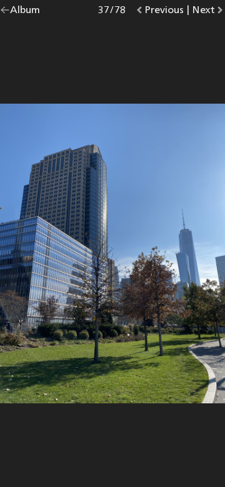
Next (208, 12)
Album (25, 12)
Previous (164, 12)
